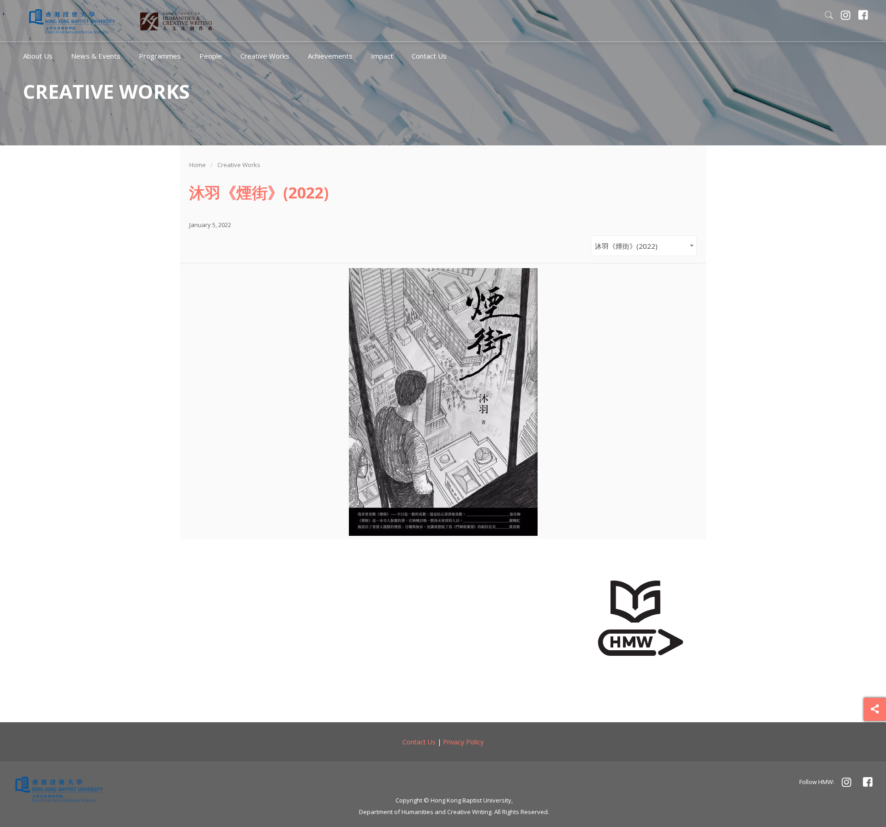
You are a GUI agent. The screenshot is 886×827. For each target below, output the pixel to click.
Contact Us (419, 741)
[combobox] (644, 245)
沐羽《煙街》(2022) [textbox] (626, 246)
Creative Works (238, 165)
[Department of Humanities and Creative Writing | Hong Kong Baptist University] (72, 21)
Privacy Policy (463, 741)
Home (197, 165)
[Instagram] (846, 16)
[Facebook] (863, 16)
